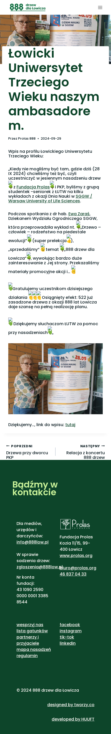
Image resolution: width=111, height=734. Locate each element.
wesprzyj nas (30, 625)
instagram (71, 631)
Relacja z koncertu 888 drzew (85, 452)
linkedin (68, 643)
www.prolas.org (76, 556)
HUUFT (87, 719)
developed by (66, 719)
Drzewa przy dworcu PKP (27, 452)
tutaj (70, 425)
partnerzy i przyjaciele (28, 640)
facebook (70, 625)
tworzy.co (84, 705)
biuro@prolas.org (78, 568)
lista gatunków (32, 631)
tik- (63, 637)
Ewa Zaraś (79, 214)
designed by (60, 705)
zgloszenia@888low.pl (40, 567)
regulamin (27, 656)
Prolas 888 (27, 138)
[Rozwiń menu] (100, 7)
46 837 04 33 (73, 574)
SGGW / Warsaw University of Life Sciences (50, 198)
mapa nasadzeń (34, 649)
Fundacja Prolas (33, 187)
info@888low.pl (33, 542)
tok (70, 637)
